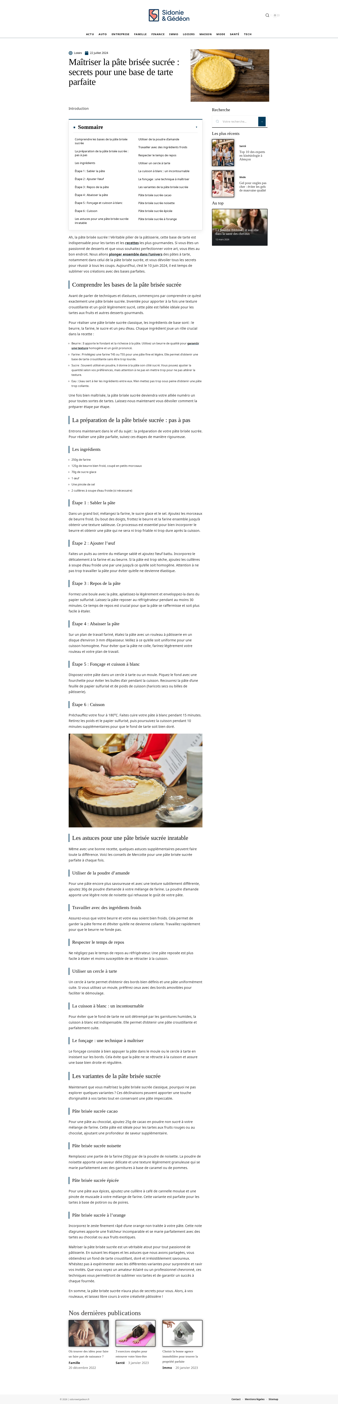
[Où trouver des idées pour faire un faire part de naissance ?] (88, 1333)
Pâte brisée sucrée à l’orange (157, 219)
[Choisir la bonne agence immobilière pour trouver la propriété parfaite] (182, 1333)
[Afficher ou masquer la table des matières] (150, 127)
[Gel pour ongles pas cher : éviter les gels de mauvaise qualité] (223, 184)
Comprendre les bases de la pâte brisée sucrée (101, 141)
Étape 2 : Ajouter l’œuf (89, 179)
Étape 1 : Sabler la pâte (90, 171)
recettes (132, 243)
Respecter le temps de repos (157, 155)
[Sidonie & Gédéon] (169, 15)
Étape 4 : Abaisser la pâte (91, 195)
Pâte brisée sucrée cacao (154, 195)
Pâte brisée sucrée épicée (155, 211)
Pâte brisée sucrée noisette (156, 203)
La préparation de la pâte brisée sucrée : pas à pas (101, 153)
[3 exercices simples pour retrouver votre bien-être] (135, 1333)
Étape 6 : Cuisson (86, 211)
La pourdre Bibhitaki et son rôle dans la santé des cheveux (237, 232)
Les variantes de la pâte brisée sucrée (163, 187)
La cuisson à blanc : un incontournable (163, 171)
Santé (120, 1362)
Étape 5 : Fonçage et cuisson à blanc (99, 203)
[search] (267, 15)
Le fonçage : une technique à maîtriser (163, 179)
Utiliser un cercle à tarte (154, 163)
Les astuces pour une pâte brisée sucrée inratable (102, 221)
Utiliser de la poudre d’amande (158, 139)
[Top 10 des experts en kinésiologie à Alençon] (223, 152)
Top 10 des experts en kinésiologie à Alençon (252, 155)
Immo (167, 1367)
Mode (242, 177)
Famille (74, 1362)
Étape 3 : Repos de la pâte (92, 187)
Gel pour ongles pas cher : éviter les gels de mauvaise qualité (252, 186)
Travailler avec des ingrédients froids (162, 147)
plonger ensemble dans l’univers (135, 254)
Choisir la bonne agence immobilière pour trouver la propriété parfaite (180, 1356)
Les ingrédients (85, 163)
